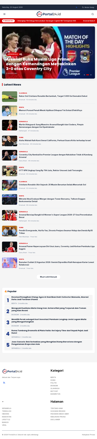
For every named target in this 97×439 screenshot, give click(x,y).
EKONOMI (54, 386)
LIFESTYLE (6, 419)
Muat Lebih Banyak (48, 277)
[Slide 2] (87, 74)
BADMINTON (55, 394)
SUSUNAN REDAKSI (58, 411)
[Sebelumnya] (6, 52)
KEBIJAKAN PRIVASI (58, 417)
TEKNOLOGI (6, 411)
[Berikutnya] (90, 52)
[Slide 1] (84, 74)
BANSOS (5, 422)
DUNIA (53, 380)
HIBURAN (5, 414)
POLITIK (54, 383)
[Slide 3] (90, 74)
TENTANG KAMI (57, 408)
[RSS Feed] (76, 7)
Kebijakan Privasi (88, 435)
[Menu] (4, 14)
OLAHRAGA (55, 388)
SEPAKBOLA (6, 408)
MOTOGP (54, 391)
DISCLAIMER (55, 419)
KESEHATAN (6, 417)
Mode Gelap (89, 7)
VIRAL (4, 425)
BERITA (53, 377)
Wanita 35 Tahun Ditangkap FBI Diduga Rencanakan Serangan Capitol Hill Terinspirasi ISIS (38, 21)
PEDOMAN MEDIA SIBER (60, 414)
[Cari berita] (92, 14)
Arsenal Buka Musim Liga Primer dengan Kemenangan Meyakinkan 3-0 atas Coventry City (41, 64)
